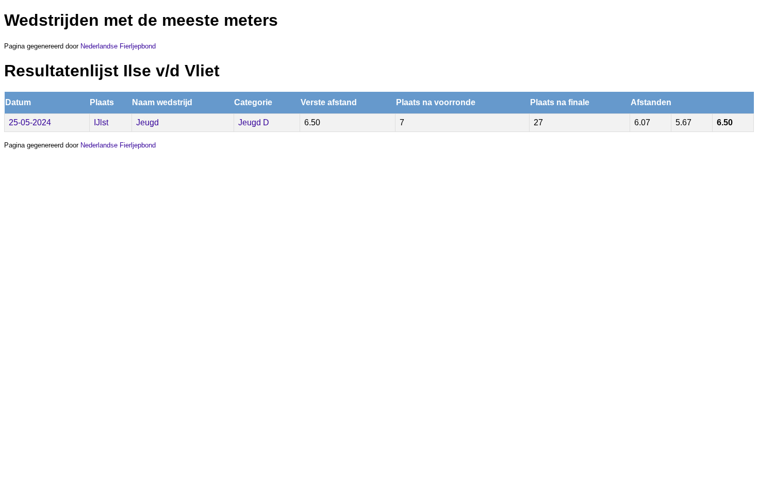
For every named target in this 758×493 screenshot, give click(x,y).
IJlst (101, 122)
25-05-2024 (30, 122)
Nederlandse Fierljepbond (118, 46)
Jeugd (147, 122)
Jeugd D (253, 122)
